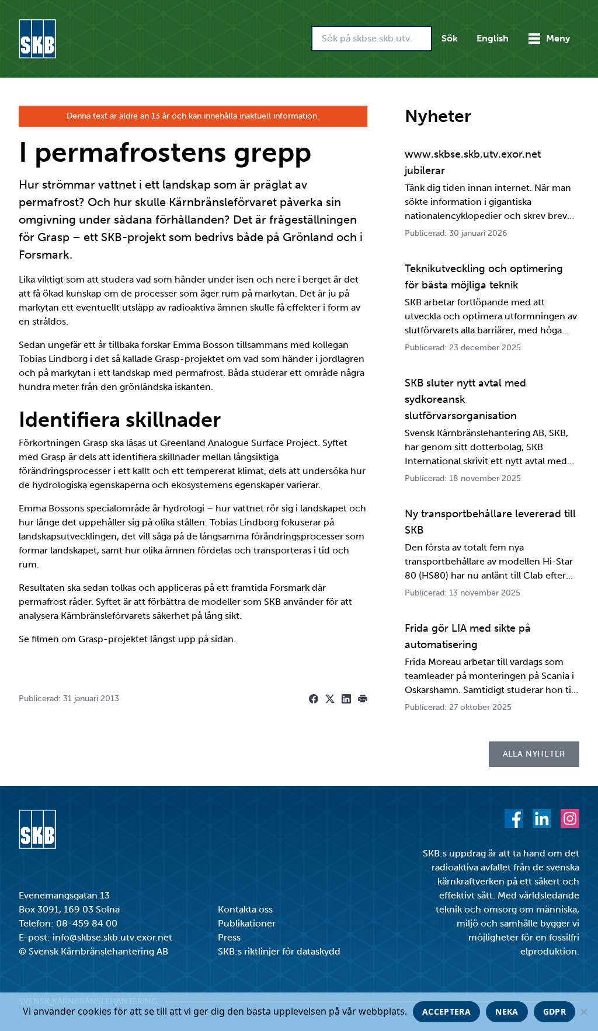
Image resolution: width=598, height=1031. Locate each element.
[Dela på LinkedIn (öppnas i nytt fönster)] (346, 698)
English (493, 38)
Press (229, 937)
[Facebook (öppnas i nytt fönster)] (514, 818)
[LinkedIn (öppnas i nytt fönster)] (542, 818)
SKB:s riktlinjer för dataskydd (279, 951)
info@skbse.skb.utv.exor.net (112, 937)
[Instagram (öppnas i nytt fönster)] (570, 818)
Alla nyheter (534, 754)
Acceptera (446, 1011)
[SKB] (37, 829)
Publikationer (247, 923)
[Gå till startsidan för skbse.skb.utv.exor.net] (37, 39)
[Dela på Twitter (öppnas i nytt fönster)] (330, 698)
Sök (449, 38)
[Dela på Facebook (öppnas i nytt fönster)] (313, 698)
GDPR (554, 1011)
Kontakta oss (245, 909)
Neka (506, 1011)
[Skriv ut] (362, 698)
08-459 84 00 (86, 923)
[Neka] (583, 1012)
